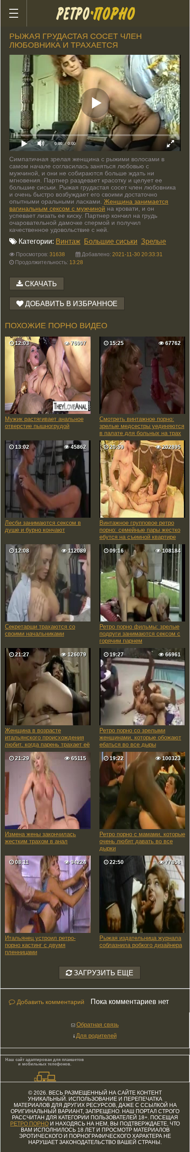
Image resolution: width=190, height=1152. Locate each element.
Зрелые (153, 241)
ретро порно (29, 1124)
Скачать (41, 284)
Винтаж (68, 241)
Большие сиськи (110, 241)
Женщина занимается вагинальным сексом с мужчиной (88, 205)
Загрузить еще (102, 973)
